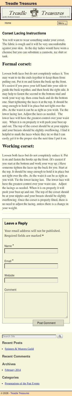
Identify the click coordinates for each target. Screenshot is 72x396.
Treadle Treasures (21, 3)
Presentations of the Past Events (22, 383)
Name (9, 246)
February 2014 (13, 369)
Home (8, 22)
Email (8, 261)
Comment (10, 289)
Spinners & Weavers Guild (19, 348)
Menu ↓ (62, 23)
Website (9, 275)
